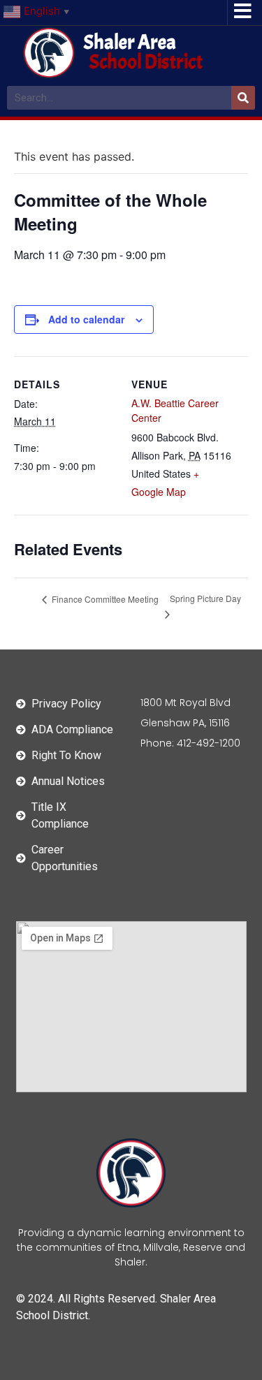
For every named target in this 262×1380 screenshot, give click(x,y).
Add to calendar (86, 319)
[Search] (243, 98)
